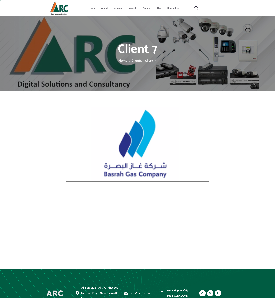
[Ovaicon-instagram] (210, 293)
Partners (147, 8)
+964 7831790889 (177, 291)
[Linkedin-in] (218, 293)
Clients (137, 61)
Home (93, 8)
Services (118, 8)
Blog (159, 8)
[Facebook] (202, 293)
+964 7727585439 (177, 296)
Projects (132, 8)
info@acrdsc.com (141, 293)
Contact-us (173, 8)
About (104, 8)
